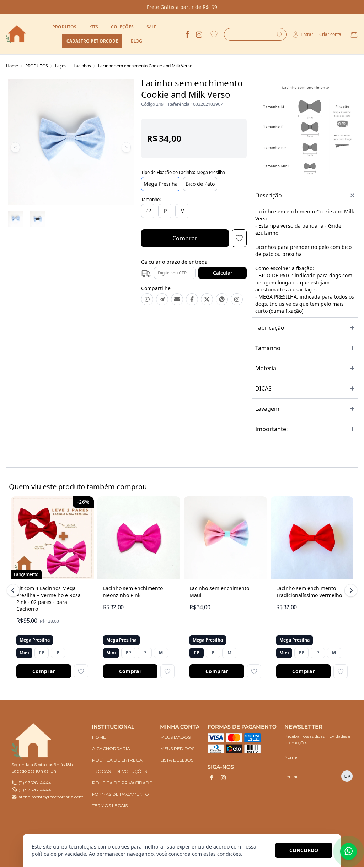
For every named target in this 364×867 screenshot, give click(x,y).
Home (12, 66)
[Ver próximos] (350, 590)
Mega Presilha (161, 183)
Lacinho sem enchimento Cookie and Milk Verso (145, 66)
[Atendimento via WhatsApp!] (348, 851)
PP (148, 210)
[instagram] (199, 34)
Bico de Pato (200, 183)
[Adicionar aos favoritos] (81, 671)
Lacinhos (82, 66)
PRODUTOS (36, 66)
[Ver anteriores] (14, 590)
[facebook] (188, 34)
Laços (60, 66)
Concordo (303, 850)
